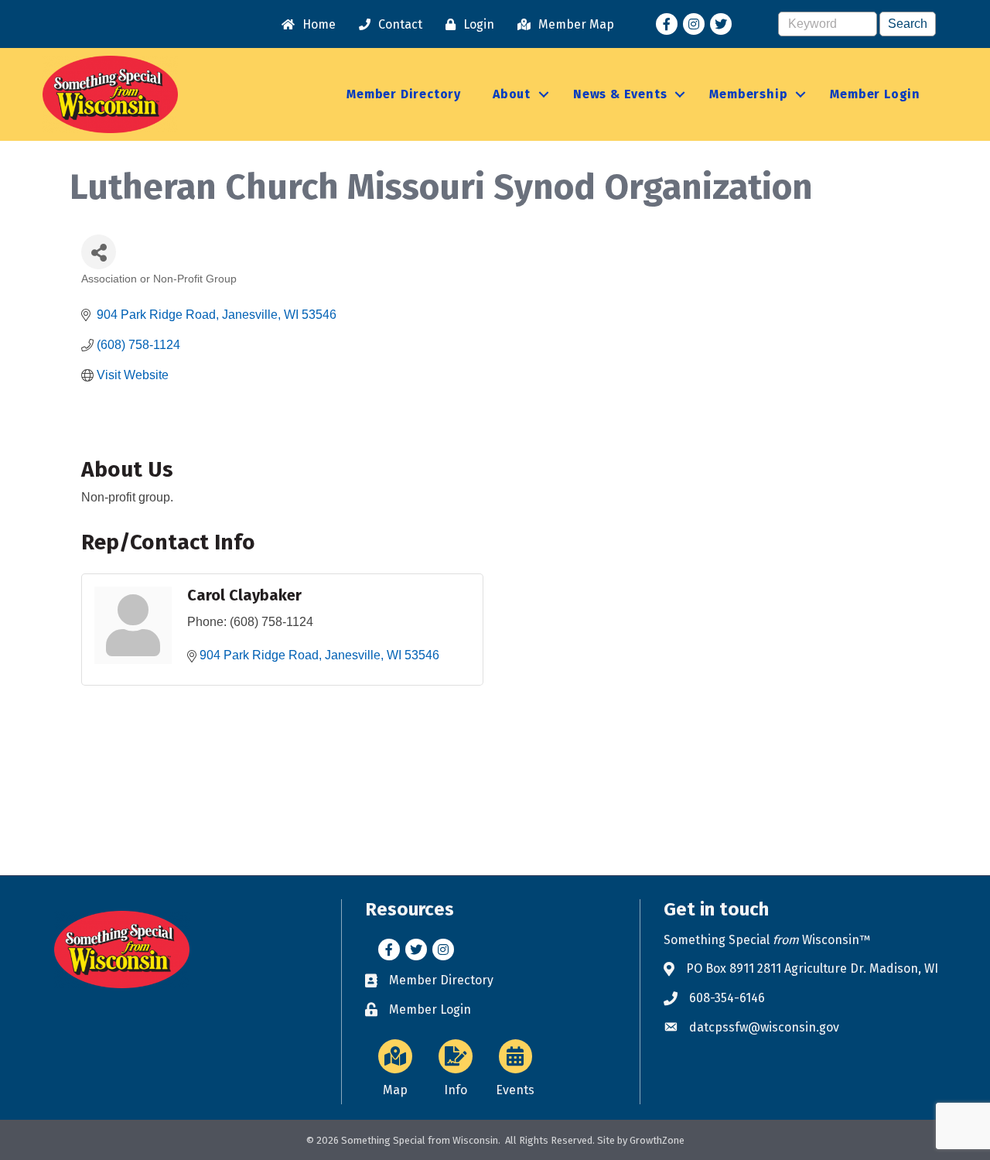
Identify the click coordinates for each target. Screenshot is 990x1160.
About (512, 94)
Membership (748, 94)
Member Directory (403, 94)
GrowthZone (657, 1140)
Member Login (875, 94)
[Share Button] (98, 251)
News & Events (620, 94)
